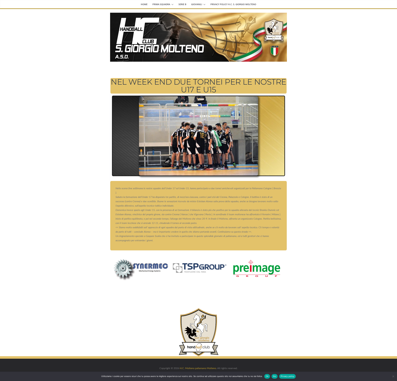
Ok (267, 376)
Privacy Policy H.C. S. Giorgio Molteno (233, 4)
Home (144, 4)
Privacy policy (287, 376)
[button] (172, 4)
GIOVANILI (196, 4)
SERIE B (182, 4)
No (274, 376)
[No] (393, 376)
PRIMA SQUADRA (161, 4)
